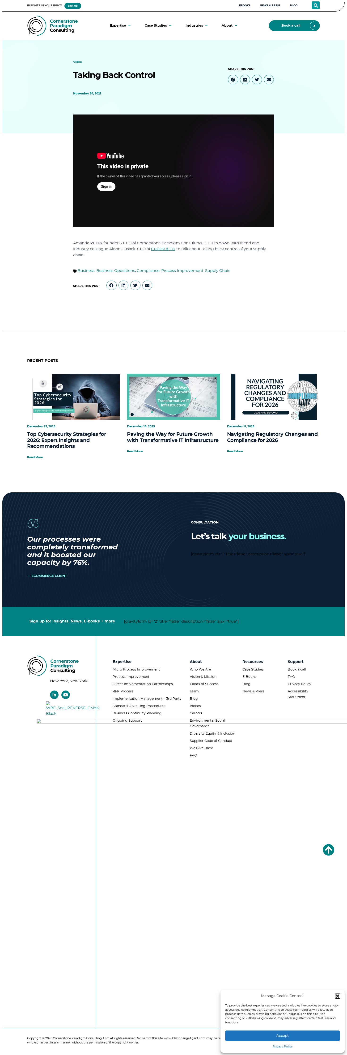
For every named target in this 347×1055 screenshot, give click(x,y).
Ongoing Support (127, 720)
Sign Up (73, 6)
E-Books (249, 677)
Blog (194, 698)
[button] (337, 996)
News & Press (253, 691)
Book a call (297, 669)
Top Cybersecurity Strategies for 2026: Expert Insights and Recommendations (66, 440)
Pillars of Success (204, 684)
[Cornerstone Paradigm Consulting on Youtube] (65, 695)
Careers (196, 713)
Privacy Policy (283, 1046)
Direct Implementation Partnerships (143, 684)
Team (194, 691)
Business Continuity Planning (137, 713)
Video (77, 62)
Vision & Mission (203, 677)
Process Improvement (182, 271)
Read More (35, 457)
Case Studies (252, 669)
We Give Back (201, 748)
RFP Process (123, 691)
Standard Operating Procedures (139, 706)
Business (86, 271)
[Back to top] (328, 850)
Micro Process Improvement (136, 669)
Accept (282, 1036)
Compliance (148, 271)
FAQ (193, 755)
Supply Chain (217, 271)
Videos (195, 706)
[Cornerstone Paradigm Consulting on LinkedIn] (54, 695)
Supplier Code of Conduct (211, 741)
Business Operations (115, 271)
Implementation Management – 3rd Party (147, 698)
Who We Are (200, 669)
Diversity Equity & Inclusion (212, 733)
